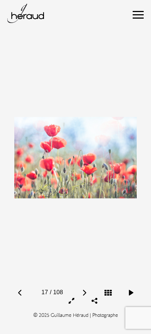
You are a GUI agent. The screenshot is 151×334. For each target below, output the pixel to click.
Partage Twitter (106, 276)
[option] (75, 157)
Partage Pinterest (94, 276)
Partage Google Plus (95, 284)
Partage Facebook (82, 276)
